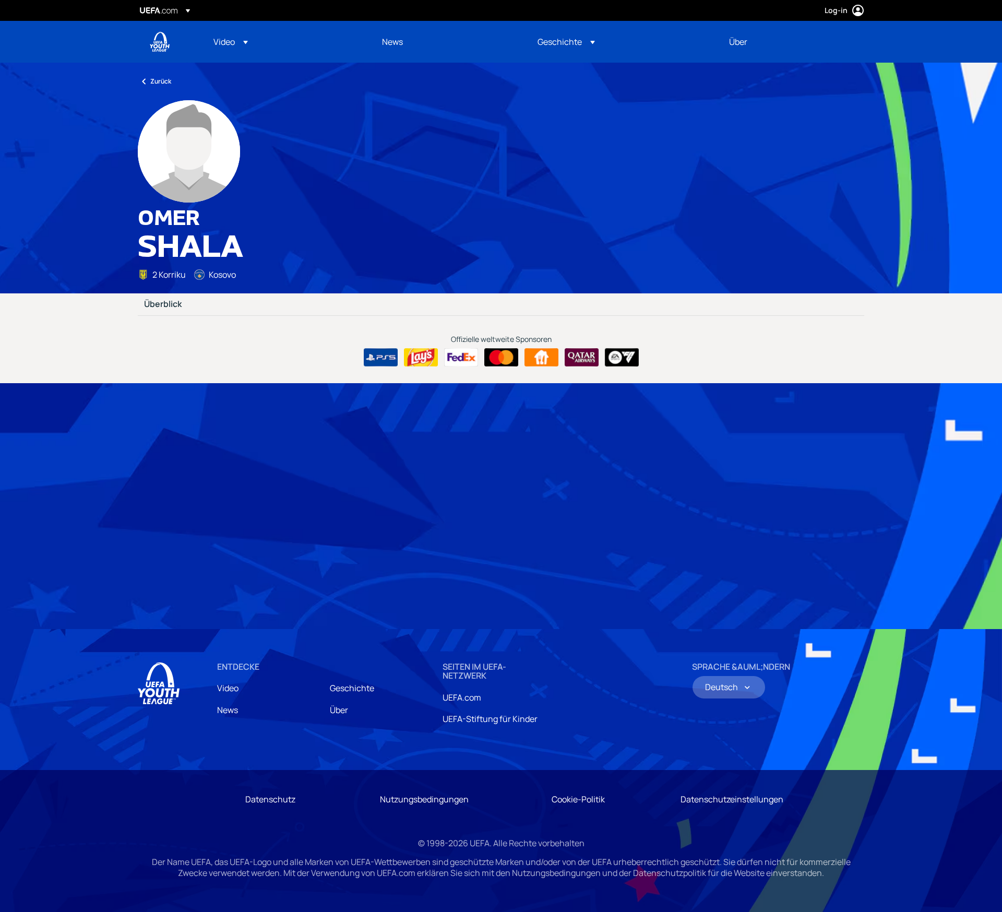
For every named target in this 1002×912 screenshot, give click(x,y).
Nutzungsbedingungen (424, 799)
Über (339, 710)
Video (227, 688)
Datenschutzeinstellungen (732, 799)
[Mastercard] (501, 357)
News (227, 710)
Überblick (163, 304)
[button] (231, 42)
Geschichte (352, 688)
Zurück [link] (160, 81)
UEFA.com (462, 697)
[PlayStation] (381, 357)
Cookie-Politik (578, 799)
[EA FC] (622, 357)
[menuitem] (285, 42)
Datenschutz (270, 799)
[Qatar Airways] (582, 357)
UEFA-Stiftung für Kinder (490, 719)
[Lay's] (421, 357)
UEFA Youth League (160, 42)
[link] (392, 42)
